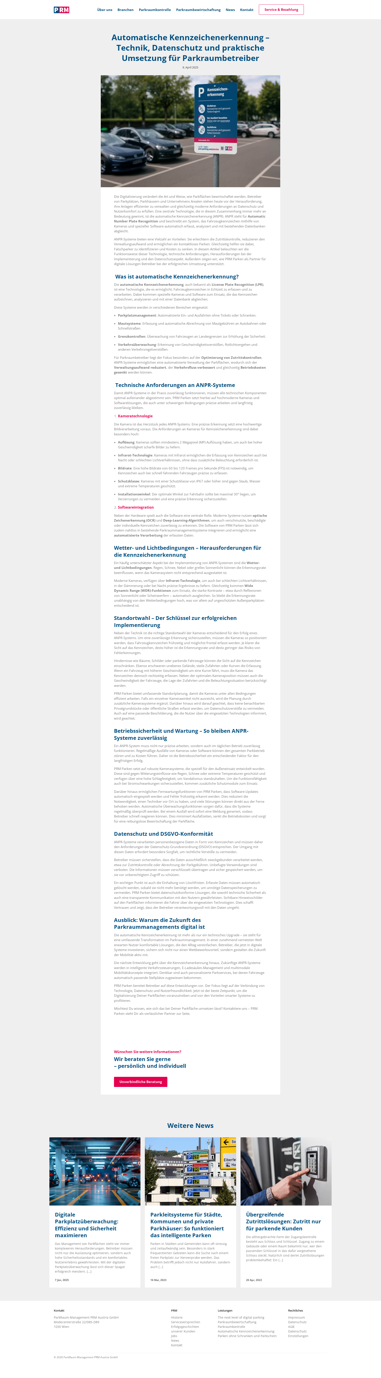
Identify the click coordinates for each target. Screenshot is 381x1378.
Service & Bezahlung (281, 9)
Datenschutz (297, 1322)
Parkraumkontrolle (231, 1327)
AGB (291, 1327)
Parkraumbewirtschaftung (237, 1322)
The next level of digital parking (241, 1317)
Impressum (296, 1317)
